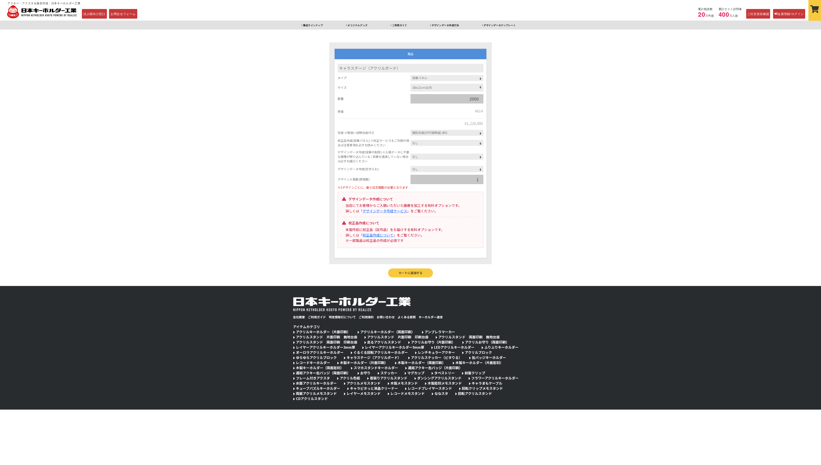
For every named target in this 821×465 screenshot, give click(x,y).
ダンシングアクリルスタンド (439, 378)
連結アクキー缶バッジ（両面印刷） (323, 372)
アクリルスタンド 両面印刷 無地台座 (469, 336)
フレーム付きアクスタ (313, 378)
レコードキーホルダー (313, 362)
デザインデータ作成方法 (445, 25)
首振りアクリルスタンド (388, 378)
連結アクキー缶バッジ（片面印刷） (435, 367)
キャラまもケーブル (487, 383)
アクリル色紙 (350, 378)
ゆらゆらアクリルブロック (316, 357)
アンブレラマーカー (440, 331)
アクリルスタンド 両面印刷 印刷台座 (326, 342)
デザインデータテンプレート (500, 25)
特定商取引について (342, 317)
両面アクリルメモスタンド (316, 393)
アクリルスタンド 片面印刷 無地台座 (326, 336)
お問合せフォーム (123, 14)
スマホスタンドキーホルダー (376, 367)
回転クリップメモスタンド (482, 388)
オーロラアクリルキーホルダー (320, 352)
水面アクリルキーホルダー (316, 383)
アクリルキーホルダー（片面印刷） (323, 331)
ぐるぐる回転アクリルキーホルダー (380, 352)
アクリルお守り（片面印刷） (433, 342)
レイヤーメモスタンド (364, 393)
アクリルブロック (478, 352)
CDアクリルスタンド (312, 398)
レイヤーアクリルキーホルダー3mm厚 (325, 347)
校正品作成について (378, 235)
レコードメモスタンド (407, 393)
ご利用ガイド (399, 25)
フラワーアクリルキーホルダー (495, 378)
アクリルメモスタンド (364, 383)
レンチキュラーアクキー (436, 352)
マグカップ (415, 372)
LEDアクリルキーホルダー (454, 347)
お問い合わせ (386, 317)
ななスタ (441, 393)
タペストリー (444, 372)
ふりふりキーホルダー (501, 347)
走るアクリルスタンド (384, 342)
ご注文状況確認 (758, 14)
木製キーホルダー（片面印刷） (364, 362)
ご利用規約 (366, 317)
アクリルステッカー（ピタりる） (436, 357)
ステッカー (388, 372)
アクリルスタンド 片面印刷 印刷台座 (397, 336)
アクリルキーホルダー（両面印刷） (387, 331)
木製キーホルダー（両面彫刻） (320, 367)
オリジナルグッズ (357, 25)
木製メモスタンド (404, 383)
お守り (365, 372)
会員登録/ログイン (791, 14)
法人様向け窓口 (94, 14)
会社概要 (299, 317)
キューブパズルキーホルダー (318, 388)
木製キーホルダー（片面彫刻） (479, 362)
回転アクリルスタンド (475, 393)
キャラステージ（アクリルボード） (374, 357)
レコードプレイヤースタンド (430, 388)
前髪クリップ (475, 372)
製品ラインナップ (313, 25)
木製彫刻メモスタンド (445, 383)
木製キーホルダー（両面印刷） (422, 362)
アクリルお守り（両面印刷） (487, 342)
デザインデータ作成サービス (385, 210)
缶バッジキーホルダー (489, 357)
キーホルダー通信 (431, 317)
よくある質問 (407, 317)
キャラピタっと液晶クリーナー (374, 388)
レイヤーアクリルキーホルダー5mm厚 (394, 347)
